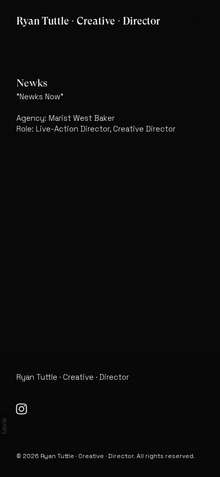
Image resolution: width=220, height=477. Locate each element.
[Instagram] (21, 409)
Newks (32, 83)
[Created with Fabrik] (4, 426)
